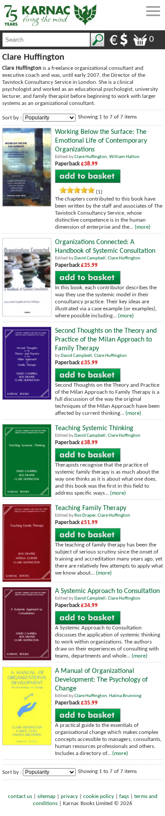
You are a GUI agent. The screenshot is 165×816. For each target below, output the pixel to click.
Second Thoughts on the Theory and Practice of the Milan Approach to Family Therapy (106, 339)
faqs (124, 796)
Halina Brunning (125, 696)
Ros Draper (84, 515)
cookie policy (98, 796)
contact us (20, 796)
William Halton (124, 157)
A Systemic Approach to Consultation (107, 591)
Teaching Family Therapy (90, 508)
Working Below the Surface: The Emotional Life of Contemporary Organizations (101, 141)
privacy (69, 796)
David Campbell (90, 258)
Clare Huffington (90, 157)
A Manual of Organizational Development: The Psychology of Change (101, 680)
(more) (142, 227)
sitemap (46, 796)
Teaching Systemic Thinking (94, 428)
